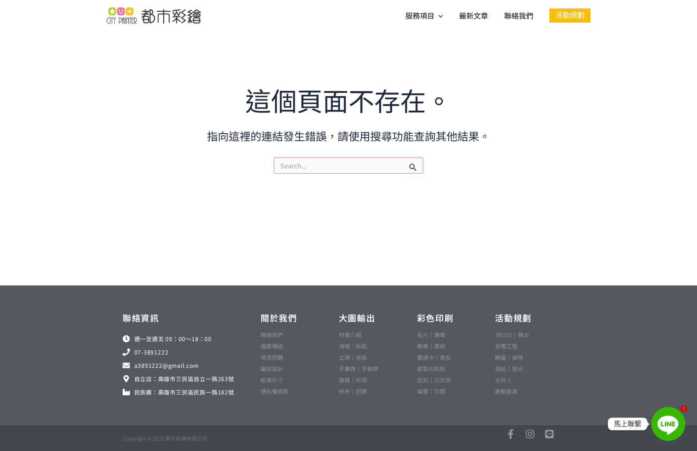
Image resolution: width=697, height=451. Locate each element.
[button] (438, 15)
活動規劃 (513, 318)
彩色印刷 (435, 318)
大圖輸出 (357, 318)
